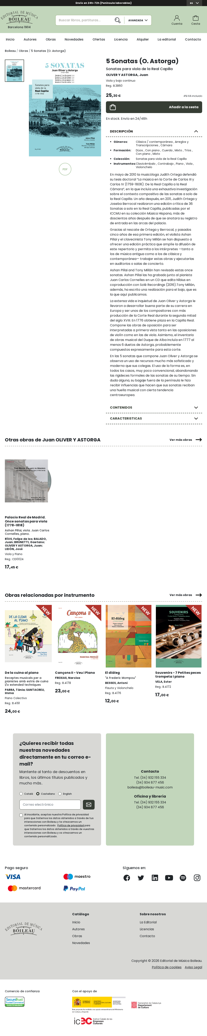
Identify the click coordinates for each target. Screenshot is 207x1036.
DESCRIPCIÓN (121, 131)
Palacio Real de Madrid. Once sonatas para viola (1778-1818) (26, 521)
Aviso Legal (193, 967)
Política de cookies (167, 967)
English (67, 793)
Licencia (121, 39)
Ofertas (99, 39)
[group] (65, 107)
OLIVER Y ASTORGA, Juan (127, 75)
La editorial (167, 39)
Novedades (74, 39)
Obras (51, 39)
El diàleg (112, 672)
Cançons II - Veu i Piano (75, 672)
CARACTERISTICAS (126, 418)
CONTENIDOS (121, 407)
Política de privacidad (70, 825)
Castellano (48, 793)
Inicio (10, 39)
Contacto (193, 39)
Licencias (147, 929)
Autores (30, 39)
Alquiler (143, 39)
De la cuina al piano (22, 672)
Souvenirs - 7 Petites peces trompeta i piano (178, 674)
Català (28, 793)
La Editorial (148, 922)
